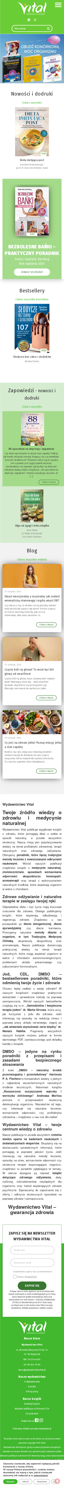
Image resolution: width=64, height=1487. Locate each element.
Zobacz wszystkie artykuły (32, 559)
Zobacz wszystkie (32, 102)
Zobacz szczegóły (32, 272)
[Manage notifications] (57, 1481)
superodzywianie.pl (42, 1428)
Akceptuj (10, 1481)
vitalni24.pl (28, 1428)
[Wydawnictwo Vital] (32, 8)
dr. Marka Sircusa (34, 1010)
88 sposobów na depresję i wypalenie (31, 449)
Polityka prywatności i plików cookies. (37, 1308)
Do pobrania (32, 1413)
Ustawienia (42, 1481)
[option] (32, 138)
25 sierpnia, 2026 (13, 591)
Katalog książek (32, 1403)
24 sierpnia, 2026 (13, 664)
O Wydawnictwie (32, 1381)
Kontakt (32, 1386)
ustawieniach (41, 1475)
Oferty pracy (32, 1391)
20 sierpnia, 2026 (13, 737)
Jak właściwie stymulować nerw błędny (30, 1027)
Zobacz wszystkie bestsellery (31, 299)
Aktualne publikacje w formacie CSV (32, 1408)
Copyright (31, 1443)
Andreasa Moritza (49, 1096)
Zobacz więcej (49, 482)
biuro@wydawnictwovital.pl (32, 1370)
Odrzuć (25, 1481)
